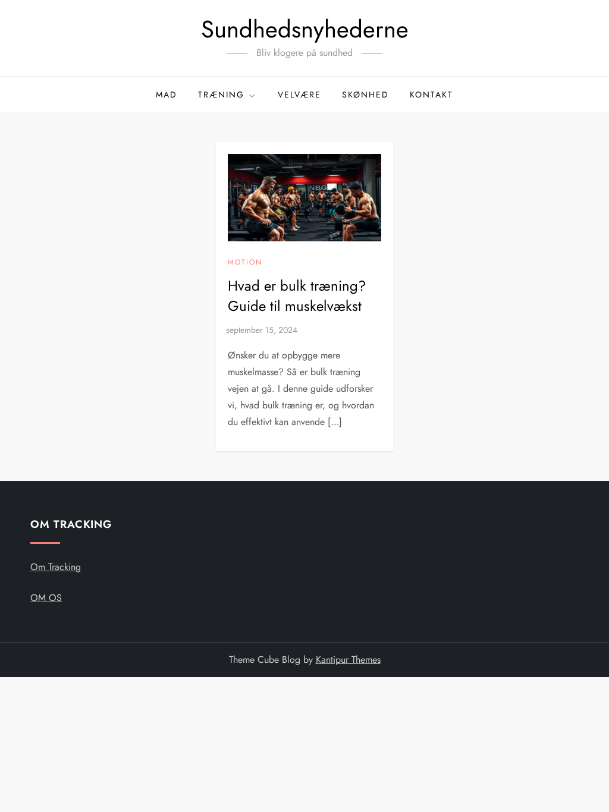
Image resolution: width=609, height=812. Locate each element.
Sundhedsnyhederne (305, 29)
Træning (221, 94)
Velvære (299, 94)
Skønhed (365, 94)
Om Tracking (55, 567)
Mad (166, 94)
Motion (245, 262)
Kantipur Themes (348, 659)
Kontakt (431, 94)
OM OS (46, 598)
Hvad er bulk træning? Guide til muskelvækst (297, 295)
